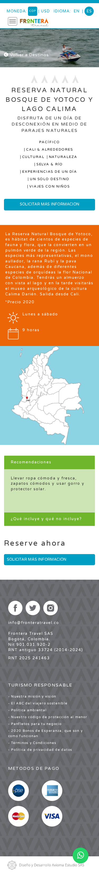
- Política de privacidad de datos (40, 750)
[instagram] (50, 608)
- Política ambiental (27, 710)
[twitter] (33, 608)
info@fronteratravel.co (33, 623)
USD (45, 11)
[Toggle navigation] (12, 21)
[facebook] (15, 608)
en (76, 11)
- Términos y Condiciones (32, 743)
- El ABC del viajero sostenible (38, 703)
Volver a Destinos (28, 54)
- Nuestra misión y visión (32, 696)
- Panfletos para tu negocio (35, 724)
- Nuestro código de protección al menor (47, 717)
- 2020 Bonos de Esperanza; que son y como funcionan (45, 733)
